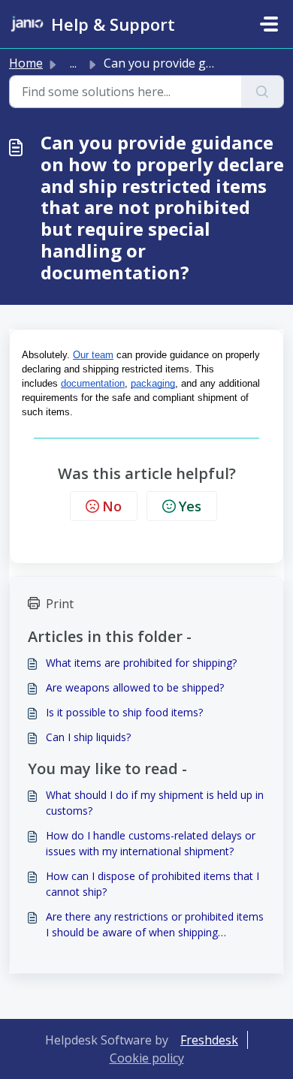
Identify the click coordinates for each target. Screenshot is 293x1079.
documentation (93, 383)
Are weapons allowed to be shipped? (135, 687)
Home (26, 63)
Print (60, 603)
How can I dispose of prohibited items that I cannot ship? (152, 884)
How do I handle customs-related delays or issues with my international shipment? (150, 843)
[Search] (262, 91)
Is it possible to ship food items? (124, 712)
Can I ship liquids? (88, 737)
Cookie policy (147, 1058)
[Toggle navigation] (269, 24)
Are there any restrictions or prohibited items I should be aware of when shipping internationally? (155, 924)
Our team (93, 354)
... (73, 63)
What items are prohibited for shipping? (141, 663)
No (112, 506)
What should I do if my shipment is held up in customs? (155, 803)
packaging (153, 383)
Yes (190, 506)
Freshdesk (209, 1040)
